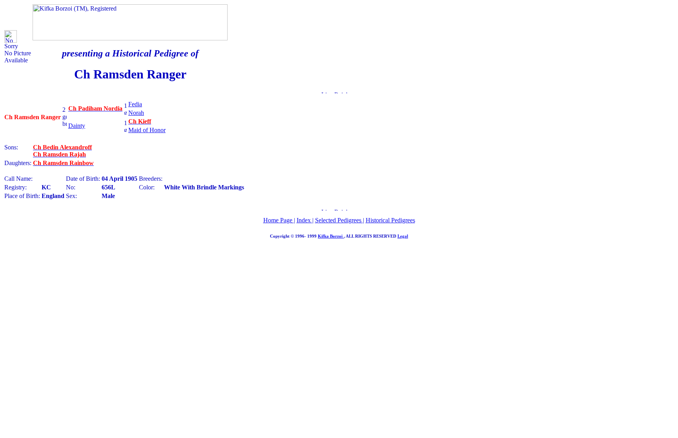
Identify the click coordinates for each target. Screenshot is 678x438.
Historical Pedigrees (390, 220)
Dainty (76, 125)
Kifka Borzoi (331, 236)
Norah (136, 112)
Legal (402, 236)
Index (304, 220)
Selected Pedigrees (339, 220)
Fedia (135, 104)
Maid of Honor (147, 130)
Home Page (278, 220)
